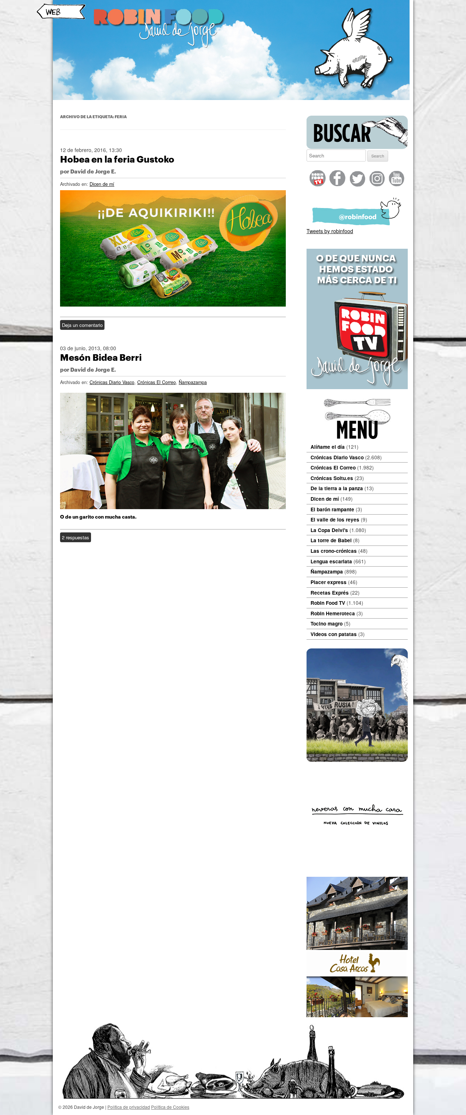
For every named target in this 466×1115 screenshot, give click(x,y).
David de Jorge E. (93, 172)
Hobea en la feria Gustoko (117, 159)
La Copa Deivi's (329, 530)
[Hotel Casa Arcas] (357, 1015)
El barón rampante (332, 509)
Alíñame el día (328, 446)
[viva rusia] (357, 759)
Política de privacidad (128, 1107)
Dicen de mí (102, 184)
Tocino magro (327, 623)
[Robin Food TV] (357, 387)
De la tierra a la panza (337, 488)
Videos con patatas (334, 634)
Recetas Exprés (330, 592)
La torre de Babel (331, 540)
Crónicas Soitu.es (332, 478)
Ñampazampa (193, 382)
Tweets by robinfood (330, 231)
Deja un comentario (82, 324)
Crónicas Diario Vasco (112, 382)
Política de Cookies (170, 1107)
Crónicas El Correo (156, 382)
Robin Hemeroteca (333, 613)
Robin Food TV (328, 602)
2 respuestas (75, 537)
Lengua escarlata (331, 561)
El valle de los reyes (335, 519)
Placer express (329, 582)
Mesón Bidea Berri (101, 357)
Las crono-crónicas (334, 550)
